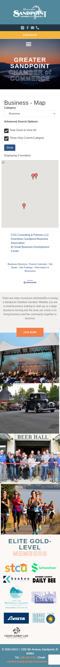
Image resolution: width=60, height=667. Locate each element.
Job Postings (26, 267)
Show (9, 147)
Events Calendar (38, 264)
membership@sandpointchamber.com (30, 661)
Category (10, 107)
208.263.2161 (28, 657)
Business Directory (17, 264)
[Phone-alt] (37, 27)
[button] (28, 44)
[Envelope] (32, 27)
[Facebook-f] (27, 27)
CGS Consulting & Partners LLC (30, 234)
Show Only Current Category (27, 138)
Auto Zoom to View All (23, 130)
